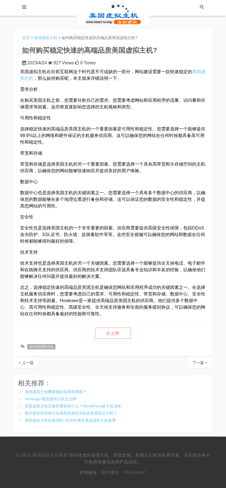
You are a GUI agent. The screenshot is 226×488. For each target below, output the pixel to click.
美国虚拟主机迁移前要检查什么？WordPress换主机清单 (73, 406)
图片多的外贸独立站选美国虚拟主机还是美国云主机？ (71, 413)
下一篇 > (199, 362)
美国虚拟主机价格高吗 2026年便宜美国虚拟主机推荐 (70, 420)
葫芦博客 (110, 472)
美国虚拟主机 (45, 37)
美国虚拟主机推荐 (50, 455)
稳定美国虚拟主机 (41, 346)
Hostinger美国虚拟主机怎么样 (50, 399)
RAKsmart (135, 472)
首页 (26, 37)
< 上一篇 (26, 362)
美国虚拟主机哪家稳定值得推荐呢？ (56, 392)
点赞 (114, 333)
